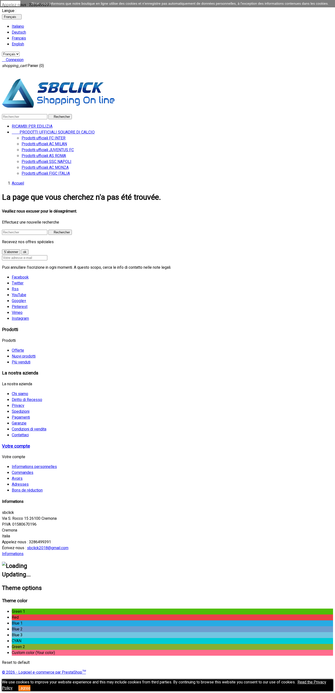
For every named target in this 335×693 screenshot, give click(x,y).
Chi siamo (20, 394)
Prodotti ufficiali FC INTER (43, 138)
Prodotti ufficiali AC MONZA (45, 168)
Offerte (18, 350)
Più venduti (21, 362)
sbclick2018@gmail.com (47, 548)
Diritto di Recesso (27, 400)
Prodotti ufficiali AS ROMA (44, 156)
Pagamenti (21, 417)
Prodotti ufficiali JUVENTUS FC (48, 150)
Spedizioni (20, 411)
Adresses (20, 484)
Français (19, 38)
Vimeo (17, 313)
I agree (24, 688)
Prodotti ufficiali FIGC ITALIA (46, 173)
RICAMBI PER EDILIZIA (32, 126)
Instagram (20, 318)
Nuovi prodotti (24, 356)
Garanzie (19, 423)
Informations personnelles (34, 467)
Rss (15, 289)
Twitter (18, 283)
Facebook (20, 277)
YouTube (19, 295)
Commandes (22, 473)
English (18, 44)
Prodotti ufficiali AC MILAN (44, 144)
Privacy (18, 406)
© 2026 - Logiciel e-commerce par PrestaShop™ (44, 672)
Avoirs (17, 478)
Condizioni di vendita (29, 429)
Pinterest (19, 307)
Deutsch (19, 32)
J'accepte (10, 3)
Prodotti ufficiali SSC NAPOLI (46, 162)
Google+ (19, 301)
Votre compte (16, 446)
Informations (13, 554)
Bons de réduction (27, 490)
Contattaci (20, 435)
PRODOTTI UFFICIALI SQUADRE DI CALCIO (53, 132)
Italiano (18, 26)
